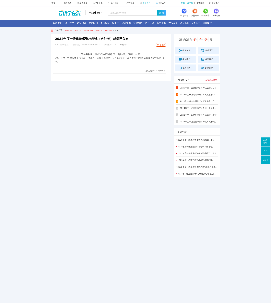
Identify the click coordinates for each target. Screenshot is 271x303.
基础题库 (83, 3)
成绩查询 (108, 30)
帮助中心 (215, 3)
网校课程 (67, 3)
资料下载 (114, 3)
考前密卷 (130, 3)
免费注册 (200, 3)
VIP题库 (98, 3)
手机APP (162, 3)
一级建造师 (88, 30)
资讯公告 (146, 3)
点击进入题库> (211, 80)
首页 (53, 3)
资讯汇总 (99, 30)
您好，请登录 (187, 3)
